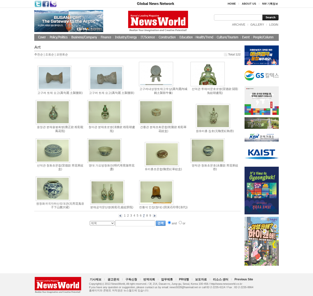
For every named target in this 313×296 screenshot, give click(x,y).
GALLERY (257, 24)
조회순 (49, 54)
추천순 (38, 54)
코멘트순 (62, 54)
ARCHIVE (238, 24)
